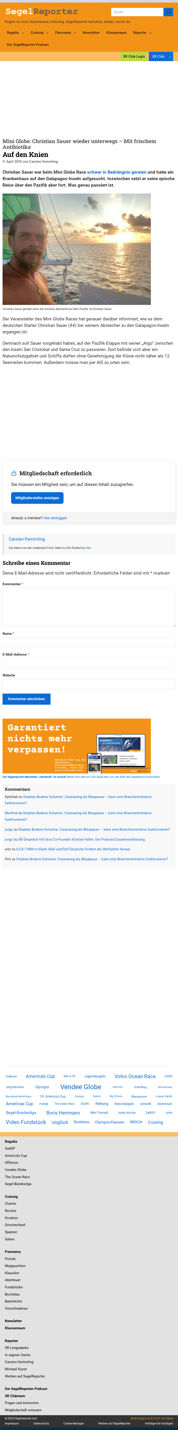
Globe (21, 1170)
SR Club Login (134, 56)
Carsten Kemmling (27, 539)
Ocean (16, 1177)
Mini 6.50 (69, 1076)
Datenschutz (41, 1423)
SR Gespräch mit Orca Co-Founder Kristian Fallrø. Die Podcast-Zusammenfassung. (82, 839)
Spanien (11, 1232)
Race (25, 1177)
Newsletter (13, 1321)
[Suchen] (168, 12)
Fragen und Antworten (22, 1403)
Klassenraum (15, 1328)
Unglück (60, 1122)
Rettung (101, 1103)
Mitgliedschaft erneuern (23, 1410)
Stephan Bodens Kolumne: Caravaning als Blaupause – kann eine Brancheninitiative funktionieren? (94, 829)
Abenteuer (164, 1104)
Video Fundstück (26, 1122)
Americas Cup (19, 1103)
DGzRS (85, 1103)
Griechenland (15, 1225)
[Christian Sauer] (77, 303)
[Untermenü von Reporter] (150, 33)
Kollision (11, 1076)
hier (88, 548)
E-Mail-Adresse (16, 654)
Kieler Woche (127, 1112)
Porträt (43, 1104)
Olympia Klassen (109, 1122)
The (8, 1177)
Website (9, 675)
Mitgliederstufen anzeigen (37, 498)
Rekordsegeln (124, 1104)
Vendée (10, 1170)
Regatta (11, 1141)
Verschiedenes (16, 1308)
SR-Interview (165, 1087)
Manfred (11, 813)
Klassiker (12, 1273)
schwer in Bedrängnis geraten (116, 172)
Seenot (97, 1096)
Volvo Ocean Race (135, 1076)
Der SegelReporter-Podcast (26, 1389)
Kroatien (11, 1218)
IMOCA (136, 1122)
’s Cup (22, 1156)
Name (8, 634)
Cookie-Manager (74, 1423)
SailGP (150, 1112)
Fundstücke (14, 1287)
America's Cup (40, 1076)
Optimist (118, 1087)
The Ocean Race (64, 1103)
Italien (9, 1239)
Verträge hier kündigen (159, 1423)
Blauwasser (139, 1096)
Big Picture (116, 1096)
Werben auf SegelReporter (25, 1376)
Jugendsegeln (95, 1076)
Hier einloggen (55, 518)
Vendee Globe (80, 1087)
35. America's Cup (53, 1096)
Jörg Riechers (15, 1087)
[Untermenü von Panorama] (75, 33)
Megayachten (15, 1266)
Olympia (42, 1087)
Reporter (11, 1341)
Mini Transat (99, 1112)
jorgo (9, 829)
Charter (10, 1204)
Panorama (13, 1252)
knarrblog (140, 1087)
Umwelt (145, 1104)
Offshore (11, 1163)
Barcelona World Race (18, 1096)
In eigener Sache (17, 1355)
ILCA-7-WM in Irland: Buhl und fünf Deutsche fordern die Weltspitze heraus (73, 849)
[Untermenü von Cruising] (47, 33)
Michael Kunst (16, 1369)
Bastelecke (13, 1301)
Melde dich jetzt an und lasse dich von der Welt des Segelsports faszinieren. (82, 777)
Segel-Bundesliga (21, 1112)
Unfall (168, 1076)
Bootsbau (81, 1122)
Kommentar (13, 584)
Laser (168, 1112)
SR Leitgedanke (17, 1348)
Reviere (10, 1211)
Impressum (12, 1423)
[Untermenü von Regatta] (23, 33)
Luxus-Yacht (164, 1096)
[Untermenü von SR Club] (170, 57)
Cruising (155, 1122)
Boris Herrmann (63, 1113)
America (11, 1156)
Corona (79, 1096)
